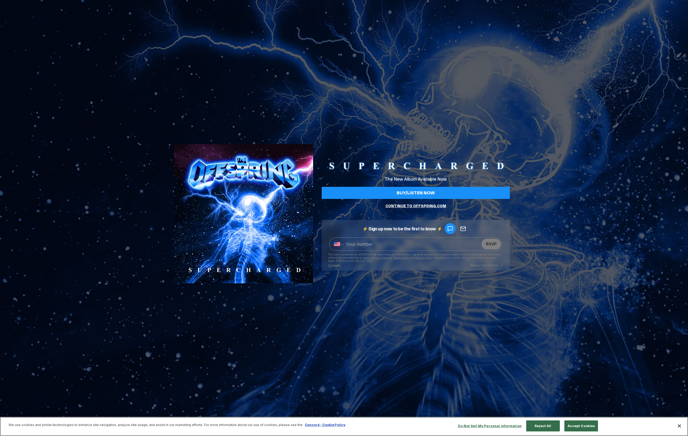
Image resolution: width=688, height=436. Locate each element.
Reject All (543, 426)
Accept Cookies (581, 426)
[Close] (679, 426)
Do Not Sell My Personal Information (490, 426)
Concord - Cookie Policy (325, 425)
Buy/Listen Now (416, 193)
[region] (344, 426)
